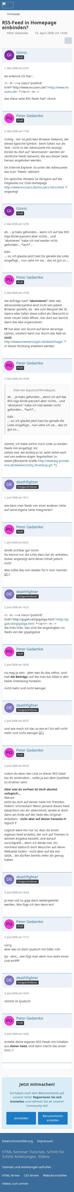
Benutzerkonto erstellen (53, 1118)
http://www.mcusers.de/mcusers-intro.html (34, 187)
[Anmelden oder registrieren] (58, 5)
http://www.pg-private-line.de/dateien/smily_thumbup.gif (37, 463)
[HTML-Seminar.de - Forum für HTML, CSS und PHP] (7, 5)
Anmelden (21, 1118)
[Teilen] (68, 40)
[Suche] (48, 5)
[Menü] (69, 5)
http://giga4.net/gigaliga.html (36, 621)
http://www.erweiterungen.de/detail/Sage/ (33, 342)
